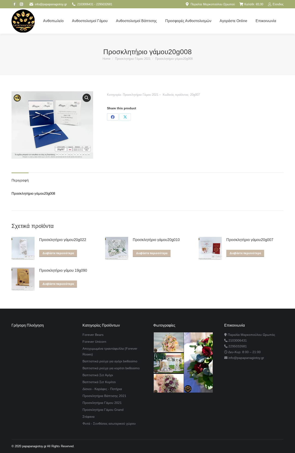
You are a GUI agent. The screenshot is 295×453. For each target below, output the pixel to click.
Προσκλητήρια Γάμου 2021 (140, 94)
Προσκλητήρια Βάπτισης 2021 (104, 396)
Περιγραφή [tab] (20, 180)
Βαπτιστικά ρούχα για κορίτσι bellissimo (111, 368)
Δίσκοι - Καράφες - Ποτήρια (102, 389)
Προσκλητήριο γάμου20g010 (156, 240)
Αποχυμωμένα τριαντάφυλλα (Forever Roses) (110, 351)
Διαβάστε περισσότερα (58, 253)
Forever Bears (93, 335)
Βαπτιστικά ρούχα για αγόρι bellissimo (110, 361)
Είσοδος (278, 4)
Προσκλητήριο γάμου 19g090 (63, 270)
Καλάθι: (253, 4)
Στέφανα (88, 416)
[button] (87, 98)
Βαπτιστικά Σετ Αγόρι (98, 375)
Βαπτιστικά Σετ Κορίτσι (99, 382)
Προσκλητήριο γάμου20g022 (62, 240)
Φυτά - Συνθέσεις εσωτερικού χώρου (109, 423)
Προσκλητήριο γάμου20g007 (249, 240)
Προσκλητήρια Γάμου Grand (103, 409)
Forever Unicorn (94, 341)
